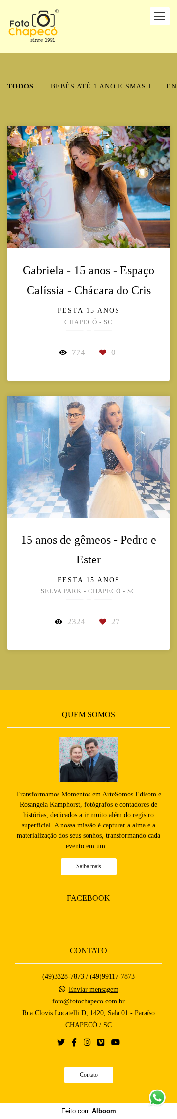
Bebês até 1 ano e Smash (101, 86)
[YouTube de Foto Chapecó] (115, 1042)
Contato (89, 1075)
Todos (20, 86)
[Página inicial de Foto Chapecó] (33, 26)
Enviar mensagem (93, 989)
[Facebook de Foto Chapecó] (74, 1042)
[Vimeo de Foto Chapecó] (100, 1042)
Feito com (88, 1111)
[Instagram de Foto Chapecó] (87, 1042)
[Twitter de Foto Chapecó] (61, 1042)
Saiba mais (88, 866)
